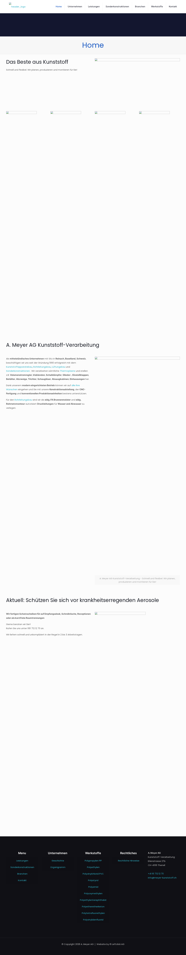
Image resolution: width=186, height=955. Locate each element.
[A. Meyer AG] (17, 6)
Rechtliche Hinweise (128, 860)
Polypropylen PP (93, 860)
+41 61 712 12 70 (156, 873)
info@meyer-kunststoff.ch (162, 877)
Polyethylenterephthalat (93, 900)
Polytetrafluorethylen (93, 913)
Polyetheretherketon (93, 906)
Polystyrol (93, 880)
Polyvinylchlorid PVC (93, 873)
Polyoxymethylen (93, 893)
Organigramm (57, 867)
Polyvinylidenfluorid (93, 919)
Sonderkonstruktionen (18, 370)
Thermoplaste (67, 370)
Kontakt (22, 880)
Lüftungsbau (58, 366)
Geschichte (58, 860)
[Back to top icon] (172, 949)
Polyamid (93, 886)
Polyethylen (93, 867)
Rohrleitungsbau (42, 366)
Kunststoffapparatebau (19, 366)
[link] (21, 124)
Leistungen (22, 860)
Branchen (22, 873)
